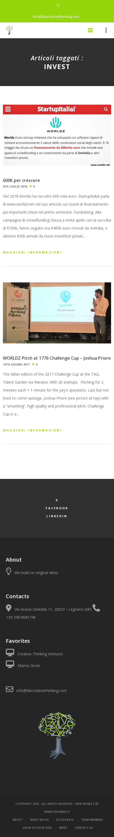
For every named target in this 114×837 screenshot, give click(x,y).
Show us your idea (37, 828)
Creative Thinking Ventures (40, 653)
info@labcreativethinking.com (56, 16)
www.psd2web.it (57, 812)
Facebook (57, 508)
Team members (92, 820)
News (63, 828)
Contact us (83, 828)
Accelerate (65, 820)
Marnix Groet (28, 665)
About (17, 820)
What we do (39, 820)
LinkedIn (56, 516)
